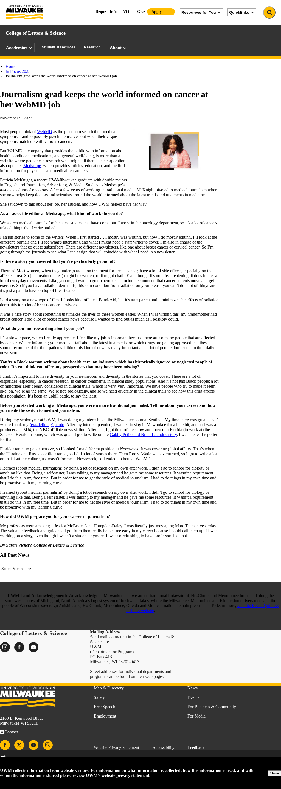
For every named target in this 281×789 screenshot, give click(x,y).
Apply (156, 12)
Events (193, 697)
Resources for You (198, 12)
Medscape (32, 165)
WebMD (44, 131)
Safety (99, 697)
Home (10, 66)
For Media (196, 716)
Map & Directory (109, 688)
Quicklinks (239, 12)
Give (141, 12)
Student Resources (58, 47)
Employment (105, 716)
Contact (11, 732)
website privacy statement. (126, 775)
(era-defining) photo (47, 424)
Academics (16, 47)
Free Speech (104, 706)
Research (92, 47)
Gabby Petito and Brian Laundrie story (143, 434)
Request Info (106, 12)
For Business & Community (211, 706)
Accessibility (164, 747)
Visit (127, 12)
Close (274, 773)
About (116, 47)
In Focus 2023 (17, 71)
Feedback (196, 747)
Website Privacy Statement (116, 747)
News (192, 688)
